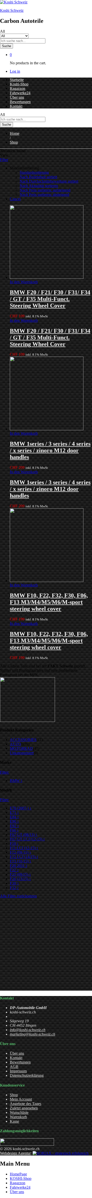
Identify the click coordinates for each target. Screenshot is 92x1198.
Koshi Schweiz (12, 10)
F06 (14, 830)
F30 (14, 883)
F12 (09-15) (20, 852)
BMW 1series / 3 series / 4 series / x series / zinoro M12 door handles (50, 450)
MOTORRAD (21, 748)
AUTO (15, 744)
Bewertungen (20, 102)
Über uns (17, 97)
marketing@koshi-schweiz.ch (32, 1034)
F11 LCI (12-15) (24, 848)
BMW (16, 781)
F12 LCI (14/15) (24, 857)
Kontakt (16, 106)
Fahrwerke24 (20, 93)
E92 (14, 826)
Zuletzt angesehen (24, 1108)
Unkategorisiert (22, 753)
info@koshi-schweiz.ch (27, 1030)
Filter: (4, 772)
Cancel (15, 199)
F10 (14, 843)
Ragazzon (17, 88)
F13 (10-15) (20, 861)
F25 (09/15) (20, 874)
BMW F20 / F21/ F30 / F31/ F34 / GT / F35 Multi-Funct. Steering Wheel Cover (50, 299)
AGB (14, 1066)
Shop (14, 1095)
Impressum (18, 1071)
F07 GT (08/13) (23, 835)
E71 (14, 812)
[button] (24, 282)
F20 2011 (18, 865)
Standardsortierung (34, 172)
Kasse (14, 1121)
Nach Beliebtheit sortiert (38, 177)
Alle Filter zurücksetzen (18, 896)
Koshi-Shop (19, 84)
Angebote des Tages (25, 1104)
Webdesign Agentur (15, 1153)
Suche (6, 46)
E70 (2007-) (20, 808)
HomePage (18, 1174)
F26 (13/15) (20, 879)
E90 (14, 821)
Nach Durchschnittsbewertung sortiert (49, 181)
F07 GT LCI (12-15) (27, 839)
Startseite (17, 80)
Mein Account (21, 1099)
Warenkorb (18, 1117)
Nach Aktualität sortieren (39, 186)
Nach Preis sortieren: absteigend (44, 194)
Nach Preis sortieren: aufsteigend (45, 190)
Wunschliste (19, 1112)
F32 (14, 888)
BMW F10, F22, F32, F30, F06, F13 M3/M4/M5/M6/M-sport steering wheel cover (49, 602)
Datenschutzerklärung (27, 1075)
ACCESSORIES (23, 740)
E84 (14, 817)
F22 (14, 870)
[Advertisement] (46, 944)
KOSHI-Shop (20, 1178)
